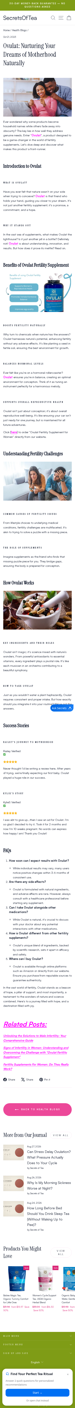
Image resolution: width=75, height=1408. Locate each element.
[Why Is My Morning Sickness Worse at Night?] (13, 1183)
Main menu (11, 1336)
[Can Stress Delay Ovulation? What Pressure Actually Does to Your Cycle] (13, 1152)
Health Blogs (19, 30)
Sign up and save (16, 1353)
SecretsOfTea (20, 17)
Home (6, 30)
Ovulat (8, 377)
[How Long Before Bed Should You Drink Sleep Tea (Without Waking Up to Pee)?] (13, 1208)
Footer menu (13, 1344)
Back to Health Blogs (40, 1109)
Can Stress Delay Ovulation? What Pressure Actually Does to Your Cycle (49, 1157)
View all (61, 1135)
